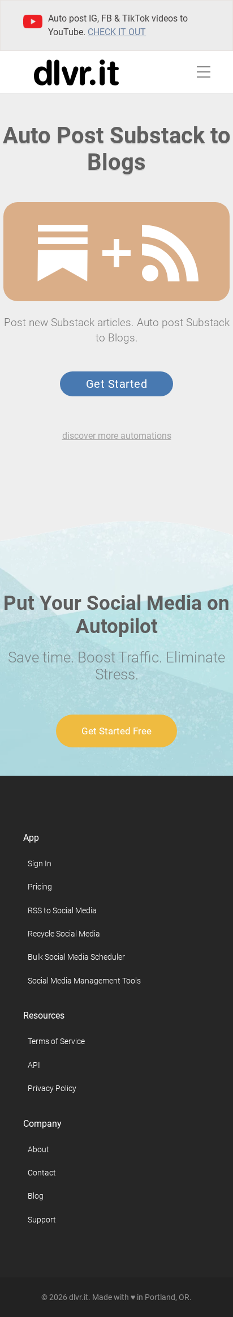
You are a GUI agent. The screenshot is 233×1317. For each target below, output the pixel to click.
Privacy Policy (52, 1088)
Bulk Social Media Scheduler (76, 956)
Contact (42, 1172)
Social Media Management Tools (84, 980)
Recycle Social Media (64, 933)
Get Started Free (116, 731)
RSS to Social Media (62, 910)
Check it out (117, 32)
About (38, 1149)
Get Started (116, 384)
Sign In (39, 863)
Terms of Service (56, 1041)
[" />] (62, 253)
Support (42, 1219)
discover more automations (116, 435)
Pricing (40, 886)
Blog (36, 1195)
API (34, 1065)
